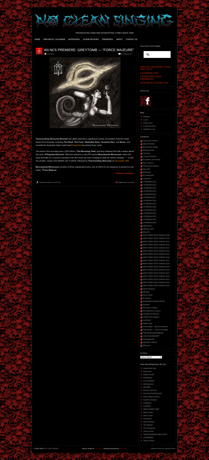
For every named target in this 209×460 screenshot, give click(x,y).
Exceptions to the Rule (151, 160)
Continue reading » (125, 173)
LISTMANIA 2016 (149, 194)
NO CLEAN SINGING (50, 448)
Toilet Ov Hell (148, 431)
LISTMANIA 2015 (149, 191)
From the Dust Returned (152, 393)
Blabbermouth (148, 375)
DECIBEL (147, 387)
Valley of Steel (148, 441)
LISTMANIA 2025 (149, 223)
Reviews (146, 305)
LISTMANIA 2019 (149, 204)
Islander (49, 182)
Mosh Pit (146, 232)
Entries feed (148, 123)
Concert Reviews (149, 156)
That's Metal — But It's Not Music (155, 327)
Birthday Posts (148, 150)
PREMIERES (107, 39)
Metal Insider (148, 412)
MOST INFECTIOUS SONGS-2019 (156, 267)
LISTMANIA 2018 (149, 201)
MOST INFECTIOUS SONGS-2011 (156, 242)
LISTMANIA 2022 (149, 213)
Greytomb (130, 182)
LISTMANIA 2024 (149, 219)
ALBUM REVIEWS (91, 39)
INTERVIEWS (74, 39)
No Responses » (127, 54)
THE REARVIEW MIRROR (153, 333)
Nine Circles (148, 416)
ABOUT (119, 39)
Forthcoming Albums (151, 166)
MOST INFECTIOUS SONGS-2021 (156, 273)
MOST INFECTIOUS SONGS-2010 (156, 238)
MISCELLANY (148, 229)
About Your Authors (150, 141)
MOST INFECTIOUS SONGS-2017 (156, 260)
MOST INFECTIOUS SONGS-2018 (156, 264)
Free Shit (146, 169)
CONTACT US (131, 39)
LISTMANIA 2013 (149, 185)
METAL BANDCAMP (151, 409)
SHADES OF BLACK (151, 314)
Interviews (147, 172)
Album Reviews (149, 144)
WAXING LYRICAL (150, 342)
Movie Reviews (149, 289)
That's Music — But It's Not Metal (155, 330)
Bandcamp (147, 371)
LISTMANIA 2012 (149, 182)
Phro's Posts (148, 295)
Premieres (50, 54)
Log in (145, 120)
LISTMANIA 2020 (149, 207)
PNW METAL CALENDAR (54, 39)
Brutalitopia (147, 378)
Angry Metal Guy (149, 368)
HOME (37, 39)
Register (146, 117)
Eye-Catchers (148, 163)
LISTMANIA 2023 (149, 216)
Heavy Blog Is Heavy (151, 397)
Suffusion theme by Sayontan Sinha (163, 448)
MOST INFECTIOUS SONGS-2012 (156, 245)
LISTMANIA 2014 (149, 188)
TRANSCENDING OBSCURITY (155, 434)
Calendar (146, 153)
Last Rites (147, 406)
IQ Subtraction (148, 175)
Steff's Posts (147, 323)
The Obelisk (148, 425)
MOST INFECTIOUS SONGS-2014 (156, 251)
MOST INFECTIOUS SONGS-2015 (156, 254)
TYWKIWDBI (148, 438)
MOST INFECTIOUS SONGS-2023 (156, 279)
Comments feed (149, 126)
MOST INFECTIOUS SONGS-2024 (156, 282)
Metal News (147, 226)
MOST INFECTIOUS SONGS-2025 (156, 286)
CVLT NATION (148, 381)
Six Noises (147, 419)
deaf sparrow (148, 384)
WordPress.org (149, 129)
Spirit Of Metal (148, 422)
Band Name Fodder (150, 147)
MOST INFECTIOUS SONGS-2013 (156, 248)
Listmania (147, 179)
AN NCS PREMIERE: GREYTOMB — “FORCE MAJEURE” (89, 50)
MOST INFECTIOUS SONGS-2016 (156, 257)
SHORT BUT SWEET (151, 317)
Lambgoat (147, 403)
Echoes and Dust (150, 390)
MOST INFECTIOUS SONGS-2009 (156, 235)
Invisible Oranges (150, 400)
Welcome (146, 345)
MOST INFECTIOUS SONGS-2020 (156, 270)
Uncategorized (148, 339)
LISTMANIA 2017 (149, 198)
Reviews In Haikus (150, 308)
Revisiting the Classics (152, 311)
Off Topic (146, 292)
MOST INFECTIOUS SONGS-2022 (156, 276)
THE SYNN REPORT (151, 336)
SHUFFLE (147, 320)
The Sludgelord (149, 428)
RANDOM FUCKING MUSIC (154, 301)
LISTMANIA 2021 (149, 210)
